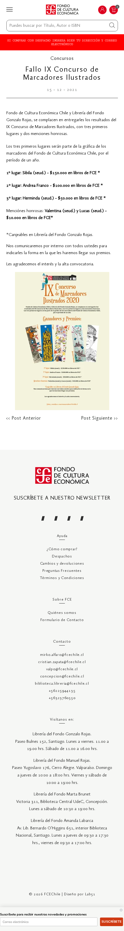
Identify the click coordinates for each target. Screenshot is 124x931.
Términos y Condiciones (62, 578)
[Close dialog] (121, 910)
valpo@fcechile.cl (62, 669)
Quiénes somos (62, 613)
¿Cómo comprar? (62, 549)
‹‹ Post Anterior (23, 418)
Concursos (62, 58)
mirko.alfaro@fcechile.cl (62, 655)
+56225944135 (62, 691)
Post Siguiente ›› (99, 418)
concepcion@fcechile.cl (62, 676)
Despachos (62, 556)
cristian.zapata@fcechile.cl (62, 662)
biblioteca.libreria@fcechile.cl (62, 683)
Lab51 (90, 894)
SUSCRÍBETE (111, 921)
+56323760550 (62, 698)
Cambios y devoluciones (62, 563)
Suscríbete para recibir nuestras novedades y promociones (43, 914)
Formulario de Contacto (62, 620)
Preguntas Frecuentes (61, 571)
